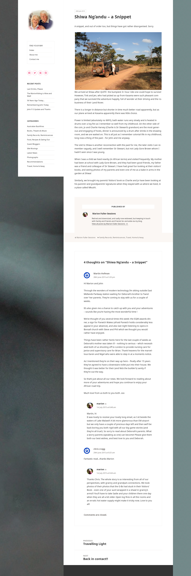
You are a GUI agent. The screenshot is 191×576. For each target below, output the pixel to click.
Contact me (34, 59)
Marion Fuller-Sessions (86, 237)
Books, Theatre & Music (37, 131)
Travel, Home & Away (36, 166)
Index (31, 50)
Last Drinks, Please (35, 89)
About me (33, 55)
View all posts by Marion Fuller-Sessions (109, 224)
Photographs (32, 157)
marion (100, 403)
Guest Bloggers (33, 144)
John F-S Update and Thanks (39, 109)
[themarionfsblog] (40, 20)
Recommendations (35, 162)
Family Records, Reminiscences (40, 135)
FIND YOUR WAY (36, 45)
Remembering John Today (38, 105)
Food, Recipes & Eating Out (38, 139)
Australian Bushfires (35, 126)
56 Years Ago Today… (36, 100)
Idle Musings (32, 148)
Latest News (32, 153)
